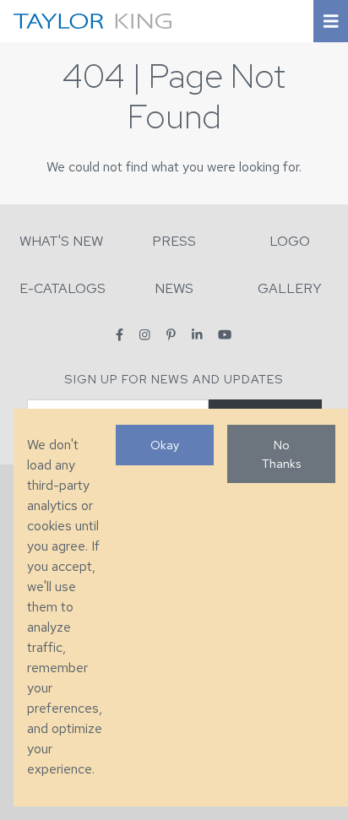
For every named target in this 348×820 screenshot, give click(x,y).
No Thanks (281, 454)
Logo (289, 241)
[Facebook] (119, 335)
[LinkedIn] (197, 335)
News (174, 288)
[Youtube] (224, 335)
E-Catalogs (62, 288)
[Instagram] (144, 335)
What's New (61, 241)
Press (174, 241)
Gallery (290, 288)
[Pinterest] (171, 335)
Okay (164, 445)
